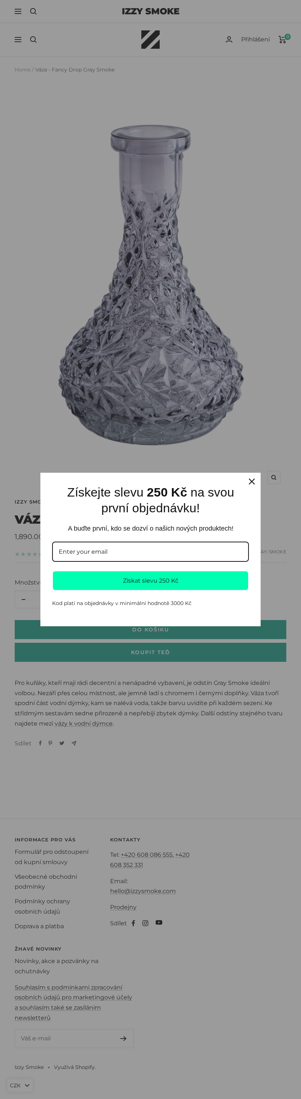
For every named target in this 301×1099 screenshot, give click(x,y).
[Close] (252, 481)
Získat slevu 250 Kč (150, 580)
